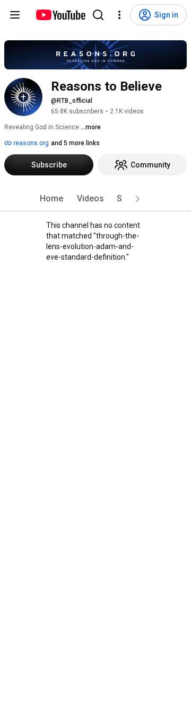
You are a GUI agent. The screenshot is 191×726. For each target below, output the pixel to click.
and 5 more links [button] (75, 143)
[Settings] (119, 14)
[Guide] (14, 14)
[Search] (98, 14)
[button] (137, 198)
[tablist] (95, 198)
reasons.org (30, 143)
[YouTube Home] (60, 15)
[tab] (51, 198)
